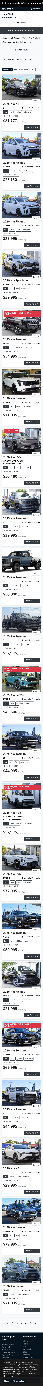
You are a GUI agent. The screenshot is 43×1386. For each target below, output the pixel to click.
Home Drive (28, 1357)
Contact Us (27, 1349)
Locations (37, 9)
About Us (27, 1341)
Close (6, 1381)
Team (25, 1344)
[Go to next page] (35, 1323)
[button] (38, 16)
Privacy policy (18, 1381)
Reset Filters (7, 70)
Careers (26, 1347)
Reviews (26, 1355)
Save (35, 100)
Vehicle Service (8, 1344)
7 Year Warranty (8, 1352)
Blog (25, 1352)
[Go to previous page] (7, 1323)
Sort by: (19, 60)
